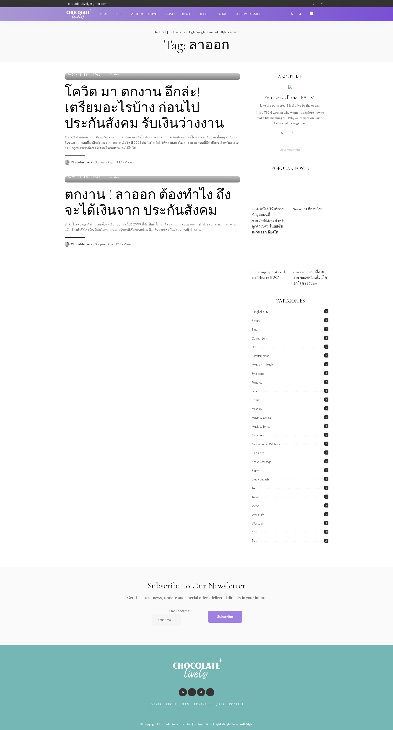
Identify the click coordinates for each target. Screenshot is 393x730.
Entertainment (260, 356)
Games (256, 400)
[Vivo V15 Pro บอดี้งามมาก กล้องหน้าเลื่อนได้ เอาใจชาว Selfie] (310, 253)
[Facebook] (313, 3)
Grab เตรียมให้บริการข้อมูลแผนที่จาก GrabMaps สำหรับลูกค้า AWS (268, 220)
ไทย (97, 74)
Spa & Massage (261, 462)
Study (255, 470)
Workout (257, 523)
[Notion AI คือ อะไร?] (310, 190)
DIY (254, 347)
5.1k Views (124, 244)
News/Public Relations (266, 444)
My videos (258, 435)
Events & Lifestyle (262, 364)
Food (255, 391)
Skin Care (258, 453)
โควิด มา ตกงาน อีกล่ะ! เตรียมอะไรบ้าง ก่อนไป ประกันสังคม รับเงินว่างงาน (144, 108)
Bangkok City (260, 312)
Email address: (179, 611)
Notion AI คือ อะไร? (307, 209)
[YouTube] (326, 3)
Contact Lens (260, 338)
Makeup (257, 409)
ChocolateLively (81, 162)
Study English (260, 479)
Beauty (256, 320)
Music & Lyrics (261, 426)
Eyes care (258, 373)
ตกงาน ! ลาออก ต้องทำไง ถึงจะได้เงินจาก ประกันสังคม (148, 203)
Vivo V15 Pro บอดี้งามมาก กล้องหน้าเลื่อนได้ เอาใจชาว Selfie (309, 277)
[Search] (325, 14)
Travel (255, 497)
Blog (254, 329)
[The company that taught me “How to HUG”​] (270, 253)
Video (255, 506)
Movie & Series (261, 417)
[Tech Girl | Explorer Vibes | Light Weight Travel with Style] (78, 14)
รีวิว (254, 532)
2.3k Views (125, 162)
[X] (317, 3)
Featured (257, 382)
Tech (254, 488)
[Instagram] (322, 3)
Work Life (78, 74)
